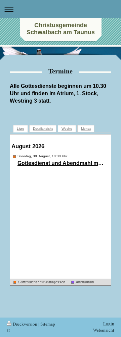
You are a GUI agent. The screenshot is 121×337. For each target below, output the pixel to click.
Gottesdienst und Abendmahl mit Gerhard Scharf (61, 163)
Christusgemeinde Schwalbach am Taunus (61, 29)
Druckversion (25, 324)
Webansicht (103, 330)
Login (108, 323)
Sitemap (47, 324)
